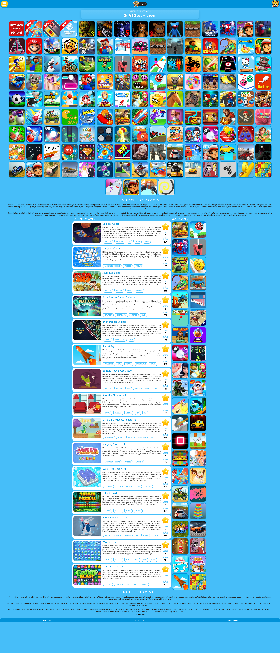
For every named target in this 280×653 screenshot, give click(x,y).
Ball (143, 315)
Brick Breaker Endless (114, 322)
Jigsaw (147, 388)
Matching (139, 462)
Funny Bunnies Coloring (115, 517)
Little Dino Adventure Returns (119, 420)
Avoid (137, 242)
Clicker (128, 364)
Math (128, 486)
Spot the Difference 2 (114, 395)
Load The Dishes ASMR (114, 469)
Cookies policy (232, 620)
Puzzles (128, 266)
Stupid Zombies (111, 273)
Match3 (144, 584)
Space (147, 242)
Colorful (108, 486)
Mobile (138, 511)
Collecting (142, 437)
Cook (119, 486)
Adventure (109, 364)
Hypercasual (121, 315)
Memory (139, 290)
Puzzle (137, 486)
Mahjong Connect (112, 248)
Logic (153, 560)
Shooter (108, 242)
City (137, 413)
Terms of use (140, 620)
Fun (128, 388)
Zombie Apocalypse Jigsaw (117, 371)
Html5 (137, 388)
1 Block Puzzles (110, 493)
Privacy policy (47, 620)
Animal (128, 413)
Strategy (108, 315)
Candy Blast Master (113, 566)
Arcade (139, 266)
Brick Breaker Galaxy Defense (118, 297)
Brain (129, 290)
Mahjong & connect (112, 266)
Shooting (119, 242)
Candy (118, 584)
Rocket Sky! (108, 346)
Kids (156, 388)
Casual (107, 339)
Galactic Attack (110, 224)
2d (129, 242)
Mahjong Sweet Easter (114, 444)
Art (106, 535)
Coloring (127, 535)
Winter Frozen (110, 542)
